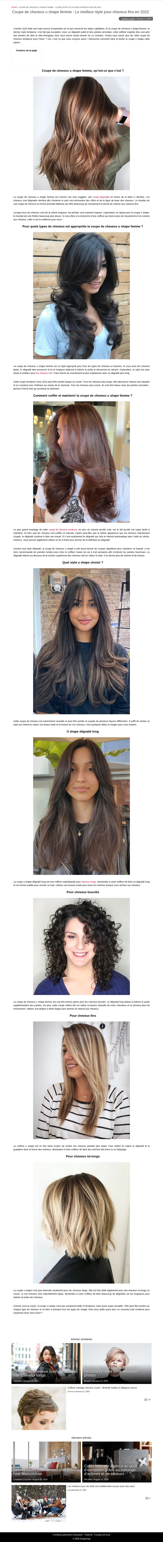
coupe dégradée (101, 197)
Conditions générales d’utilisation (68, 1535)
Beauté (87, 1381)
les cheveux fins (44, 373)
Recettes (88, 1479)
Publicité (89, 1535)
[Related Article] (117, 1363)
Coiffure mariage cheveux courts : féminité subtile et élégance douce (102, 1387)
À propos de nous (102, 1535)
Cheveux (17, 1381)
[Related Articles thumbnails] (38, 1408)
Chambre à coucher (22, 1479)
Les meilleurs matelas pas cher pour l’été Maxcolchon (44, 1472)
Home (14, 7)
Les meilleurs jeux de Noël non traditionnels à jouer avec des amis (101, 1486)
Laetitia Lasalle (128, 19)
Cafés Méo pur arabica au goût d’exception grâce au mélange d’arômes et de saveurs (110, 1470)
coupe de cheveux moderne (63, 529)
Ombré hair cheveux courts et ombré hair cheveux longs (44, 1373)
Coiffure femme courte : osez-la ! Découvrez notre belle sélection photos (112, 1371)
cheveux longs (88, 882)
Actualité (70, 1490)
